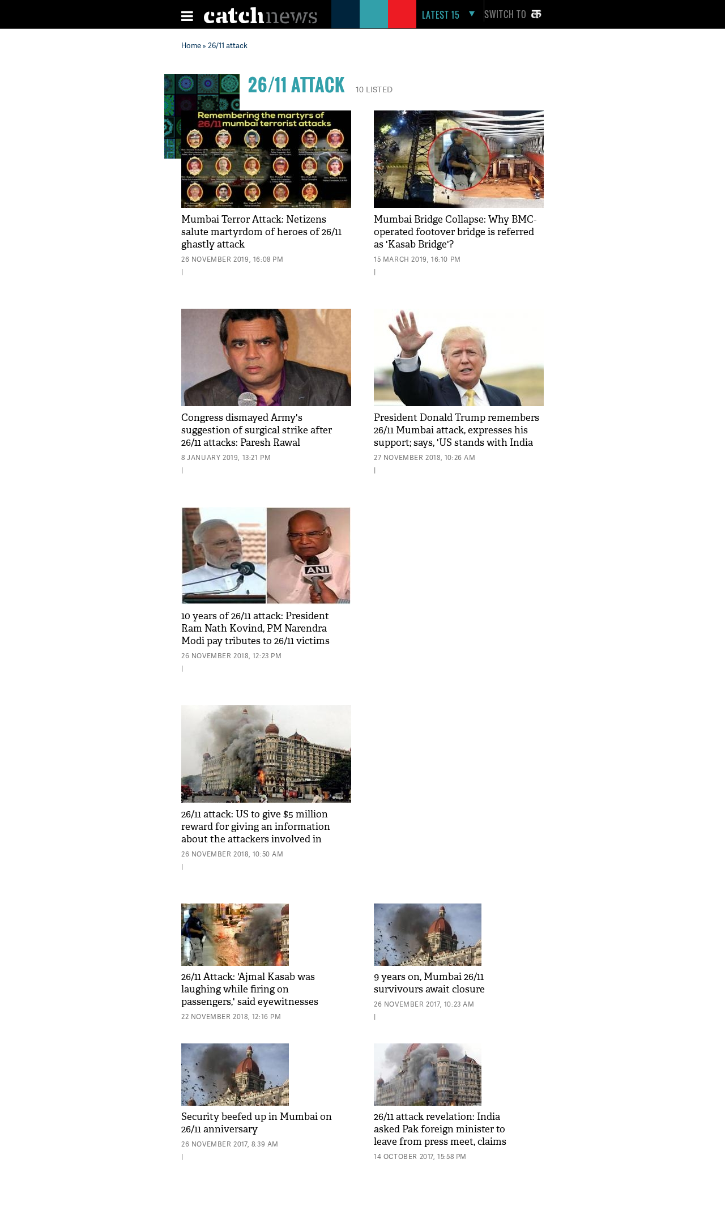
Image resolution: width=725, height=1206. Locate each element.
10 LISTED (374, 89)
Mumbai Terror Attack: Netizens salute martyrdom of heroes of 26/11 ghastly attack (261, 232)
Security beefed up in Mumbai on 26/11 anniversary (256, 1123)
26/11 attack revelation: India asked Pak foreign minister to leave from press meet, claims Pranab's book (440, 1135)
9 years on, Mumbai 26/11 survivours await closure (429, 983)
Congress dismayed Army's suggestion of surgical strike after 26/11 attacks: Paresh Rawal (256, 430)
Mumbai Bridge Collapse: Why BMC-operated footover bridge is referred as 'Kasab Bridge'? (455, 232)
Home (191, 45)
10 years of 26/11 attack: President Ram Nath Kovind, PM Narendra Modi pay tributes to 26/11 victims (255, 628)
